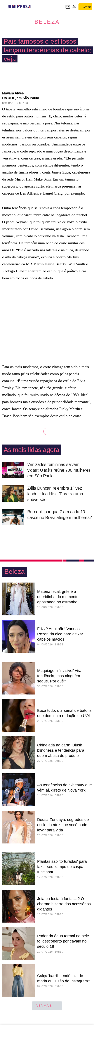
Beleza (47, 22)
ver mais (44, 1005)
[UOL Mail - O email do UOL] (67, 6)
